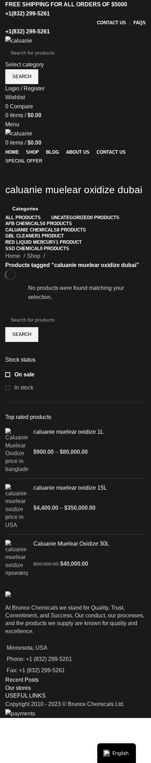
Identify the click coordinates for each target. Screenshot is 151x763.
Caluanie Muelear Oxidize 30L (71, 544)
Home (13, 256)
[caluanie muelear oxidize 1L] (16, 450)
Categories (25, 208)
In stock (23, 387)
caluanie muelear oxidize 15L (70, 488)
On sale (23, 374)
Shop (34, 256)
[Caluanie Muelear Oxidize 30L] (16, 558)
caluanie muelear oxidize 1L (68, 432)
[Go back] (14, 174)
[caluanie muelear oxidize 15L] (16, 506)
